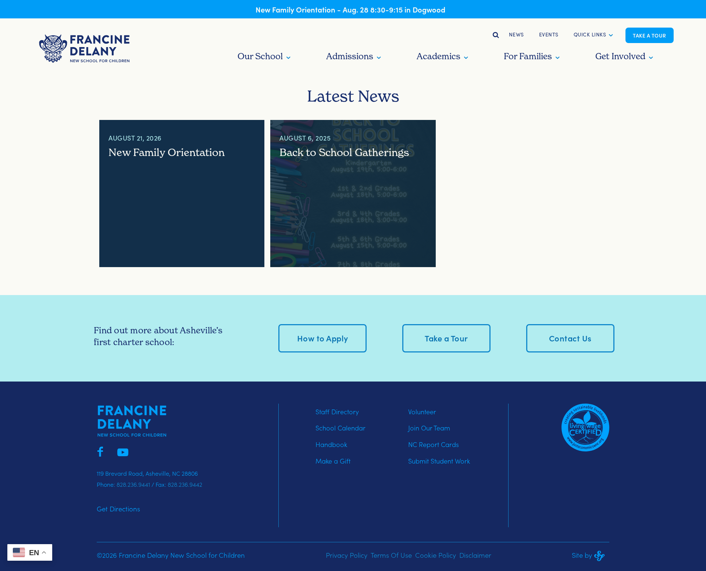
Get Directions (118, 508)
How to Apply (322, 338)
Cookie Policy (435, 555)
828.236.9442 (185, 484)
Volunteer (422, 411)
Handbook (331, 444)
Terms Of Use (391, 555)
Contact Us (570, 338)
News (516, 34)
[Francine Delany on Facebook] (100, 450)
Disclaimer (475, 555)
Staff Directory (337, 411)
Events (549, 34)
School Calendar (340, 427)
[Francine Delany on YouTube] (122, 450)
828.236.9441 (133, 484)
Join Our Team (429, 427)
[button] (590, 35)
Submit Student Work (439, 460)
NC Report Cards (433, 444)
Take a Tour (649, 35)
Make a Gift (332, 460)
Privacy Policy (346, 555)
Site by (582, 555)
